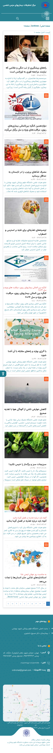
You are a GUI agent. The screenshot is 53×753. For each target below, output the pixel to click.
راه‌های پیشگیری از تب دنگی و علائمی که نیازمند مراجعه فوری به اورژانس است (26, 70)
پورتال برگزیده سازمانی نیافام (41, 740)
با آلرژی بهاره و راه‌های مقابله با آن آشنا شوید (27, 353)
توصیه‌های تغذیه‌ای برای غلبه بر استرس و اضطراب (25, 232)
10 (12, 603)
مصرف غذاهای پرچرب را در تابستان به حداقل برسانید (27, 174)
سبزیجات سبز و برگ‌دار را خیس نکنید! (27, 464)
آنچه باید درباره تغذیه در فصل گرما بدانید (26, 521)
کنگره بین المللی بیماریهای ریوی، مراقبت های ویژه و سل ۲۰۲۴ (26, 295)
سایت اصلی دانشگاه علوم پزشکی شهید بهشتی (30, 628)
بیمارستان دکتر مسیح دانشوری (36, 633)
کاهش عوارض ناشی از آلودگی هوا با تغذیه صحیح (25, 411)
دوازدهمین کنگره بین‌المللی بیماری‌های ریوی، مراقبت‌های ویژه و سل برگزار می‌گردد (25, 128)
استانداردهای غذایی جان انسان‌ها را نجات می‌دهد (25, 580)
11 (8, 603)
